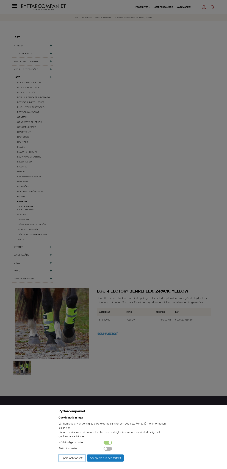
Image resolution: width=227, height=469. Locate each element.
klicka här (64, 428)
